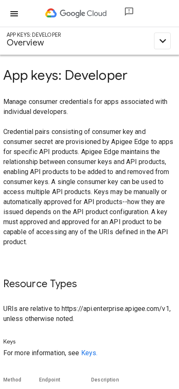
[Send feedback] (122, 13)
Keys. (89, 353)
